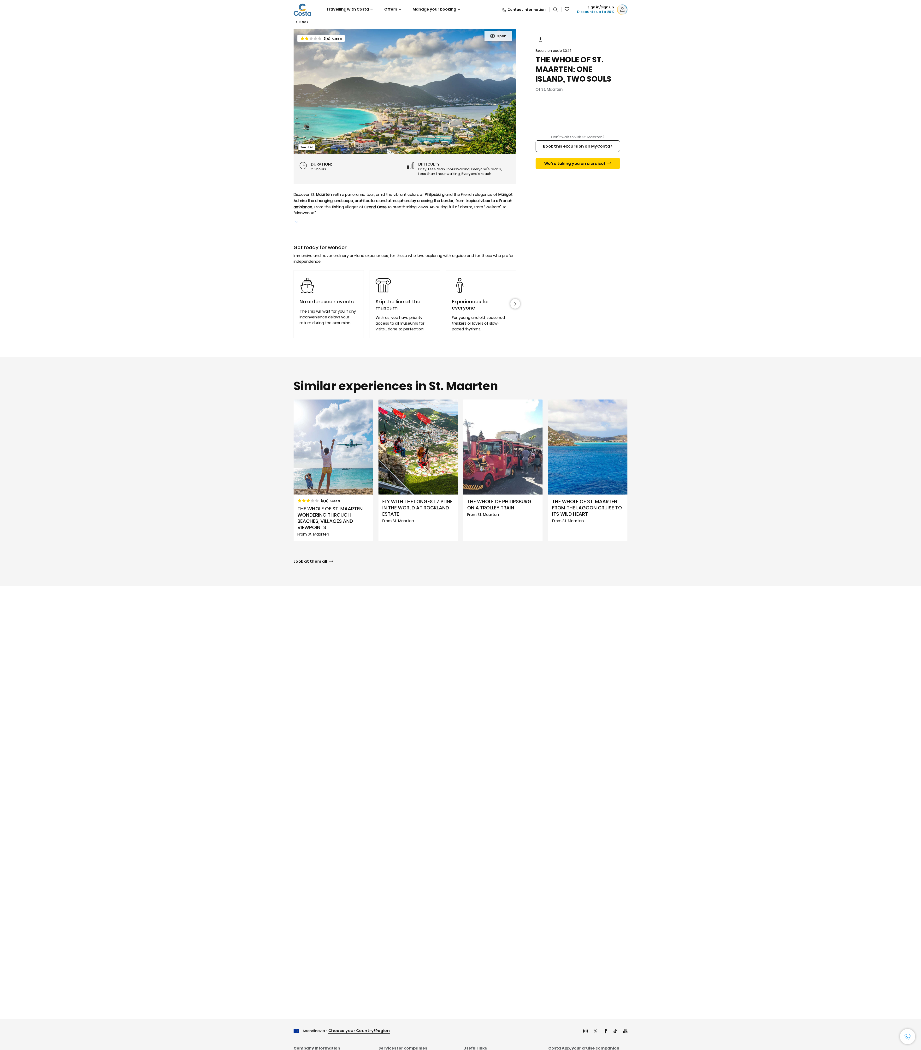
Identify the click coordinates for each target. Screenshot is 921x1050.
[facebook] (605, 1031)
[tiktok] (615, 1031)
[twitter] (595, 1031)
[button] (567, 10)
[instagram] (585, 1031)
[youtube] (625, 1031)
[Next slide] (515, 304)
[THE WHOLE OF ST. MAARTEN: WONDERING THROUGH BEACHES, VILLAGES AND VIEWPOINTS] (333, 470)
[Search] (555, 10)
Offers (390, 9)
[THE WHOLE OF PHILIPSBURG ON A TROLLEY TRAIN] (503, 470)
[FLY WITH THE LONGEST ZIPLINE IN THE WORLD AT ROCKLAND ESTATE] (418, 470)
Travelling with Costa (347, 9)
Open (501, 36)
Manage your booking (434, 9)
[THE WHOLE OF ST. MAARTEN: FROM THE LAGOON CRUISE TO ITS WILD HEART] (587, 470)
